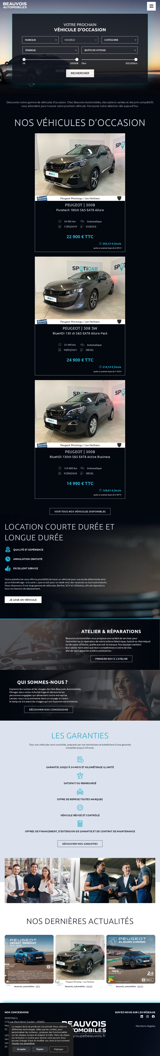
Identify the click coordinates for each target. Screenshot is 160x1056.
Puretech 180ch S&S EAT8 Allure (80, 210)
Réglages (58, 1049)
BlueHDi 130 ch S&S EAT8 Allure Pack (80, 333)
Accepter (21, 1049)
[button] (40, 39)
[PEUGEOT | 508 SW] (80, 290)
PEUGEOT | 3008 (80, 204)
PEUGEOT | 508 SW (80, 328)
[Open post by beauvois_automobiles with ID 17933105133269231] (130, 959)
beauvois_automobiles (16, 938)
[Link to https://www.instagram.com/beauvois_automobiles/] (147, 1016)
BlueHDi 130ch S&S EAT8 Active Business (80, 457)
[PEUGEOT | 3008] (80, 167)
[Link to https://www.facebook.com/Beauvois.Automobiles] (153, 1016)
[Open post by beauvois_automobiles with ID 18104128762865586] (79, 959)
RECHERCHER (80, 73)
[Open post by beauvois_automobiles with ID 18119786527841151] (29, 959)
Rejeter (39, 1049)
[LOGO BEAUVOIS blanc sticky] (15, 3)
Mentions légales (145, 1026)
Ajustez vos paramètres (23, 1043)
